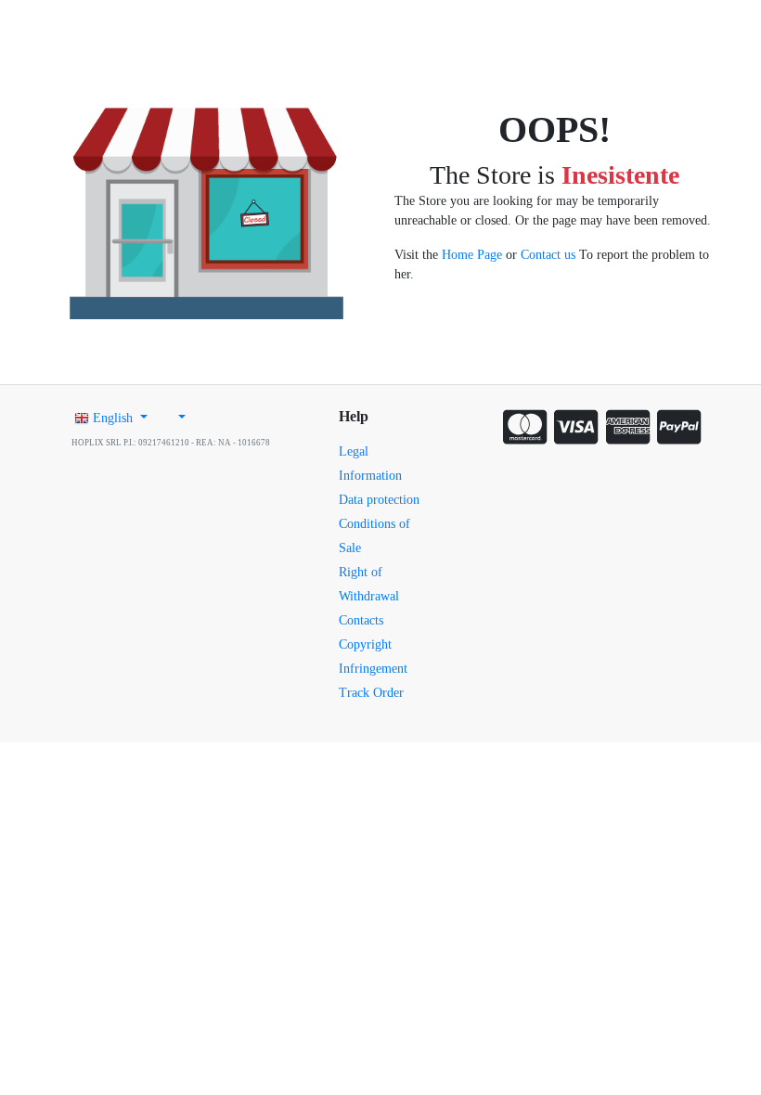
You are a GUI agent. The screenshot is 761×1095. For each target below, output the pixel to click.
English (112, 418)
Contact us (548, 255)
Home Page (472, 255)
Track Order (371, 693)
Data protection (379, 500)
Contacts (361, 620)
